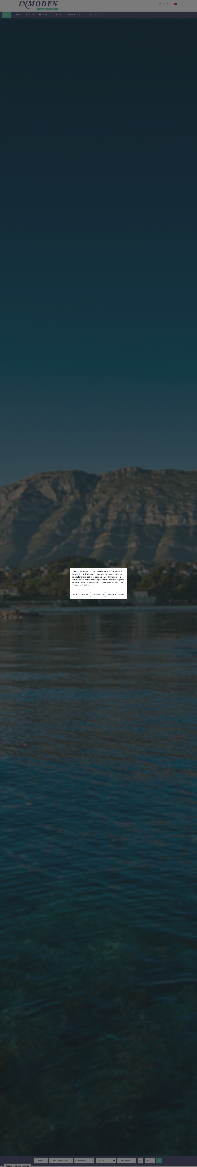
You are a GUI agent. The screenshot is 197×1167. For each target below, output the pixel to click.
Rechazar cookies (116, 594)
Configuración (98, 594)
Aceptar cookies (80, 594)
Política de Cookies (80, 585)
